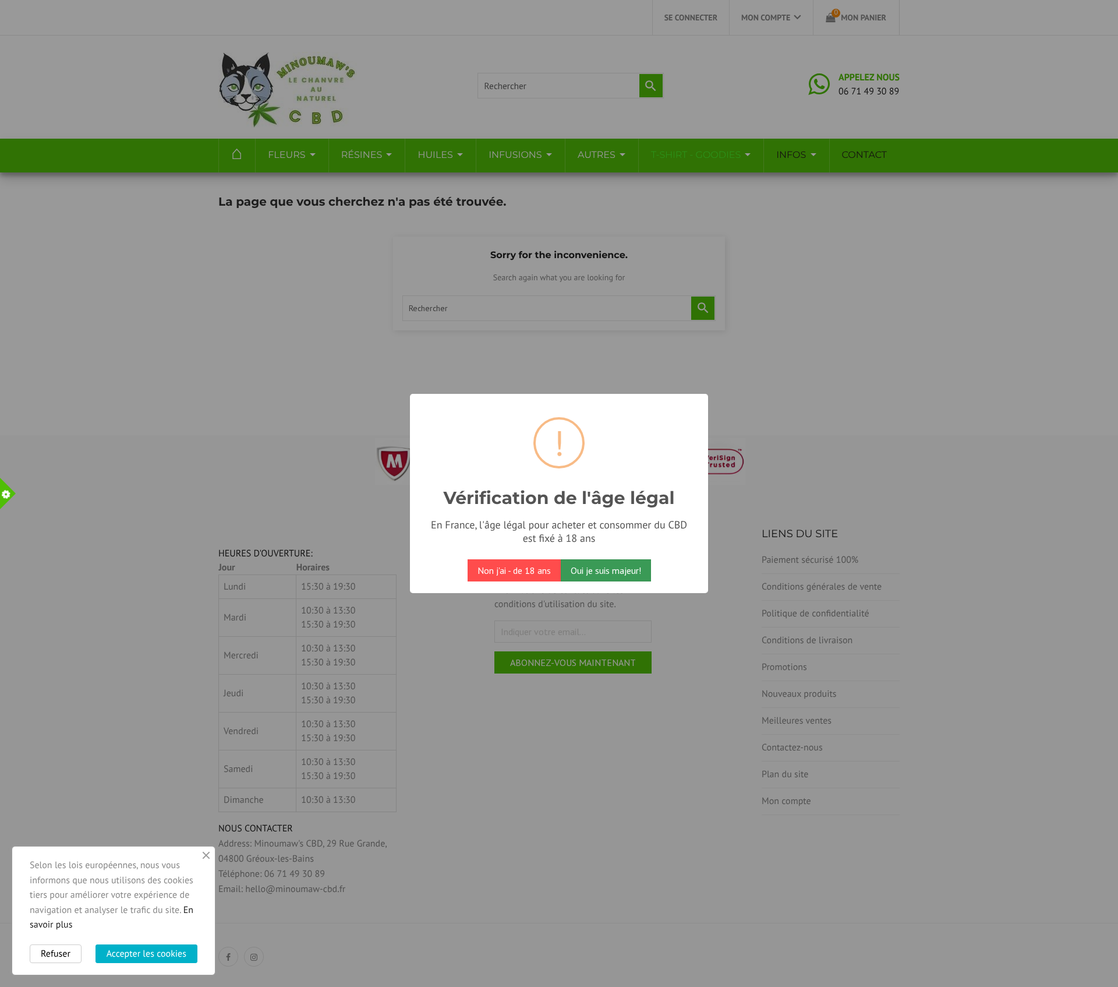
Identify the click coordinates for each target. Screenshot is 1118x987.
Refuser (55, 954)
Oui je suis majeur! (606, 570)
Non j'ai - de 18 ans (514, 570)
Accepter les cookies (146, 954)
